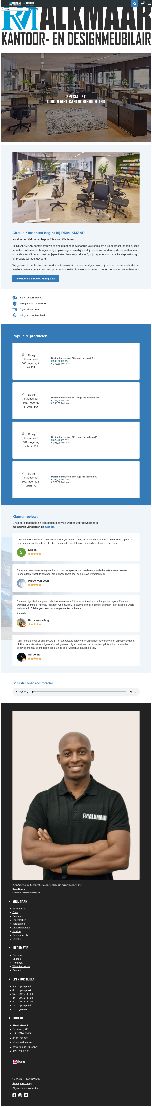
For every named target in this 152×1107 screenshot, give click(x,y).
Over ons (17, 955)
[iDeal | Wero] (19, 1061)
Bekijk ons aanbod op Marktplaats (36, 278)
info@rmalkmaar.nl (22, 1042)
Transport (17, 962)
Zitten (15, 912)
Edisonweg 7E (20, 1029)
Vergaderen (18, 923)
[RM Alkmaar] (15, 3)
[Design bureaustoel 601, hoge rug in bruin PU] (76, 440)
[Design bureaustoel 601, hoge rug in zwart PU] (76, 400)
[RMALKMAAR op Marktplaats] (26, 1095)
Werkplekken (19, 908)
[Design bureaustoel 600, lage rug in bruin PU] (76, 479)
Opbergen (17, 916)
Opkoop (16, 959)
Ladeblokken (19, 920)
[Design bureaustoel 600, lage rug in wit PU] (76, 361)
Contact (16, 970)
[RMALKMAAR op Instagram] (20, 1095)
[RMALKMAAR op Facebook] (14, 1095)
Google (49, 526)
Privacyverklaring (22, 1083)
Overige (16, 939)
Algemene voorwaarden (25, 1088)
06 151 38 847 (20, 1038)
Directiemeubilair (21, 927)
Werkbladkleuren (21, 966)
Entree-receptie (20, 935)
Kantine (16, 931)
